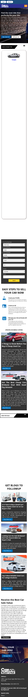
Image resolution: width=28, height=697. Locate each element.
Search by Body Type (7, 242)
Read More (6, 368)
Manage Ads (7, 656)
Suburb (4, 274)
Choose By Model (6, 252)
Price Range (5, 257)
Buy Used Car (6, 37)
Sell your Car (16, 37)
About (3, 695)
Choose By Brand (6, 247)
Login (3, 2)
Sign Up (10, 2)
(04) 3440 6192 (15, 684)
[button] (25, 6)
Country (4, 268)
